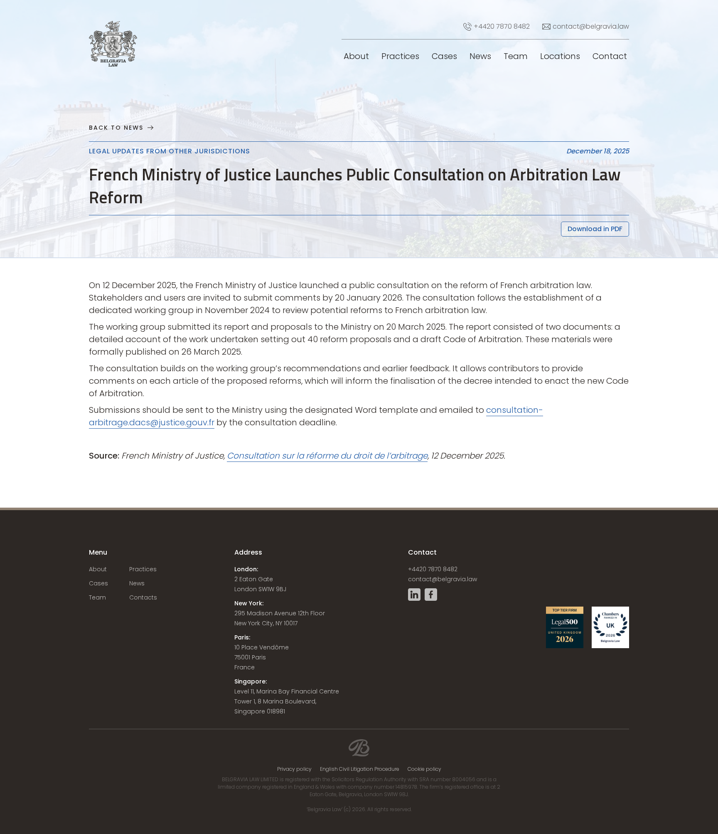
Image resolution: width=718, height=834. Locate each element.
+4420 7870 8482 (432, 569)
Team (516, 56)
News (480, 56)
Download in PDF (595, 229)
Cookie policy (424, 769)
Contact (610, 56)
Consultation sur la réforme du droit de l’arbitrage (327, 455)
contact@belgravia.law (442, 579)
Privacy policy (294, 769)
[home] (101, 20)
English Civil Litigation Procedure (359, 769)
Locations (560, 56)
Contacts (143, 597)
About (356, 56)
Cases (444, 56)
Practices (400, 56)
